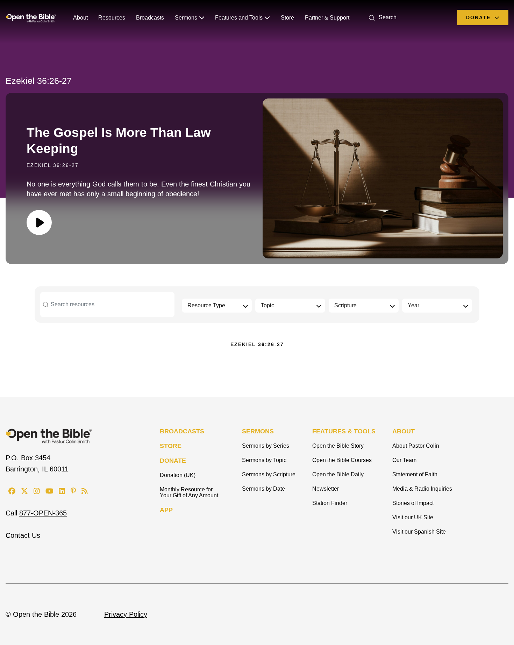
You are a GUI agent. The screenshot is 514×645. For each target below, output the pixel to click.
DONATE (173, 460)
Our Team (404, 460)
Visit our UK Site (412, 517)
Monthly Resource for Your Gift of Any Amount (189, 492)
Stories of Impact (413, 503)
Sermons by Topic (264, 460)
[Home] (31, 17)
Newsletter (325, 489)
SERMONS (258, 431)
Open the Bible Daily (338, 474)
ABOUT (403, 431)
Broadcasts (150, 18)
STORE (170, 446)
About (80, 18)
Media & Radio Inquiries (422, 489)
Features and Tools (239, 18)
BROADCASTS (182, 431)
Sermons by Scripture (268, 474)
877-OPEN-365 (43, 513)
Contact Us (23, 535)
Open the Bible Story (338, 446)
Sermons (186, 18)
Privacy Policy (125, 614)
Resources (111, 18)
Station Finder (329, 503)
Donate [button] (479, 17)
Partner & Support (327, 18)
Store (287, 18)
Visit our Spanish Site (419, 532)
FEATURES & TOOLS (344, 431)
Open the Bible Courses (342, 460)
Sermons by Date (263, 489)
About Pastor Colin (415, 446)
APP (166, 510)
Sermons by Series (265, 446)
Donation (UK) (177, 475)
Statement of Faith (414, 474)
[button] (381, 17)
